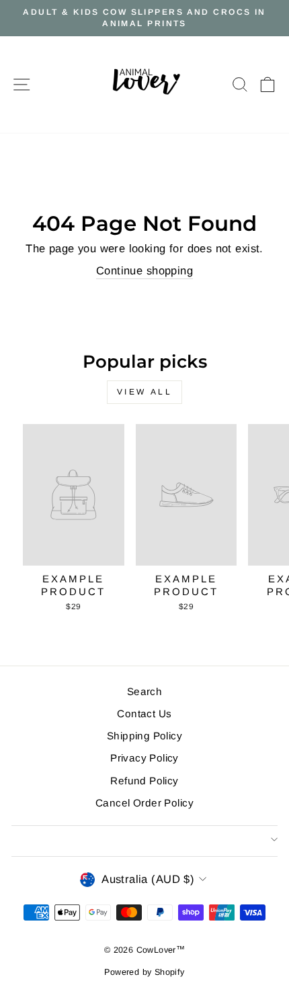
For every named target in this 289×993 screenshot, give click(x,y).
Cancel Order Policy (144, 802)
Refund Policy (144, 780)
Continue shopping (144, 270)
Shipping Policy (144, 735)
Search (144, 691)
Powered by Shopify (144, 972)
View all (145, 392)
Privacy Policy (144, 758)
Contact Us (144, 713)
